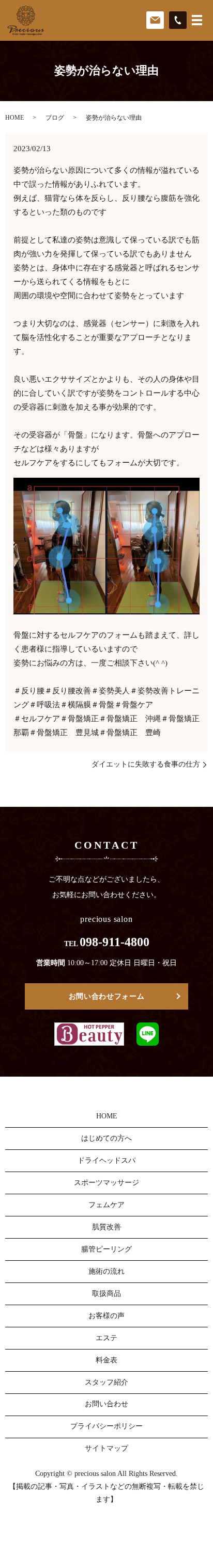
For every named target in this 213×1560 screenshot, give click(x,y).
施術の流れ (106, 1271)
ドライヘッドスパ (106, 1160)
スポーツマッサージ (106, 1183)
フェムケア (106, 1205)
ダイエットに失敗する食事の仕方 (146, 764)
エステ (106, 1338)
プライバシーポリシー (106, 1426)
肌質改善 (106, 1227)
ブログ (54, 117)
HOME (14, 117)
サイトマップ (106, 1448)
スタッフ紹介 (106, 1382)
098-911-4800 (114, 942)
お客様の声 (106, 1316)
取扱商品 (106, 1293)
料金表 (106, 1360)
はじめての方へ (106, 1138)
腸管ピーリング (106, 1249)
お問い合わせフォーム (107, 996)
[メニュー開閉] (197, 20)
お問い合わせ (106, 1404)
